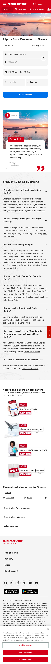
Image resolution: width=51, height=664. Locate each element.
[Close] (48, 629)
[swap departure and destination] (43, 58)
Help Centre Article (11, 300)
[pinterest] (36, 583)
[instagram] (11, 583)
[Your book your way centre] (25, 408)
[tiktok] (18, 583)
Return (7, 45)
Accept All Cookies (25, 659)
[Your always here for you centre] (25, 470)
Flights (9, 9)
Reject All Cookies (25, 652)
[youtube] (30, 583)
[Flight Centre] (17, 4)
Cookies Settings (25, 645)
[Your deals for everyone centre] (25, 429)
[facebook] (5, 583)
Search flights (25, 95)
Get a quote (38, 4)
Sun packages (38, 9)
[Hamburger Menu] (4, 4)
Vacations (22, 9)
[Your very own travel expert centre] (25, 450)
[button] (14, 82)
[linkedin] (24, 583)
